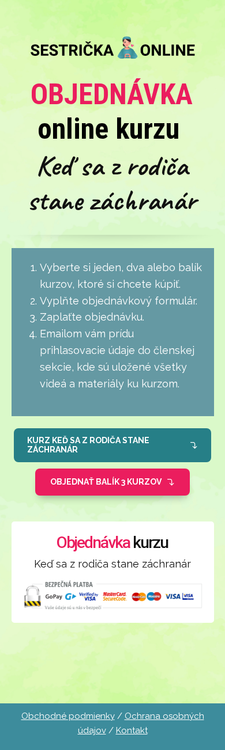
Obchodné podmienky (68, 716)
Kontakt (132, 730)
